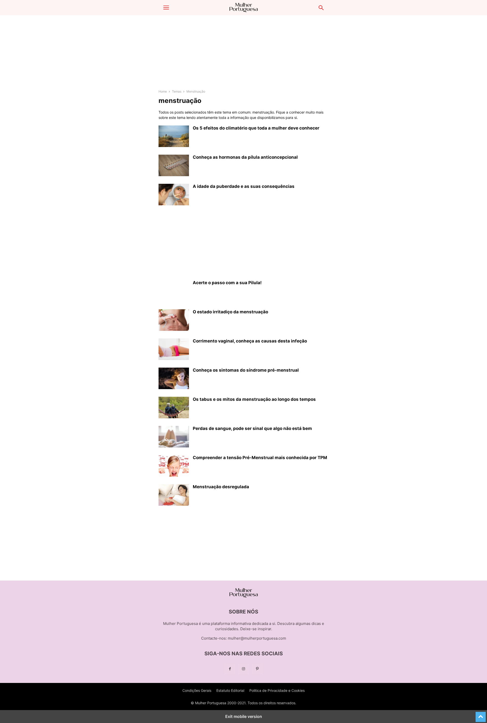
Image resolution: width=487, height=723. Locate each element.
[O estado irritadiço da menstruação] (174, 320)
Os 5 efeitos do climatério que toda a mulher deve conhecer (256, 128)
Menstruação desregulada (221, 486)
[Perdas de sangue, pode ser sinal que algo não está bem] (174, 437)
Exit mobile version (243, 716)
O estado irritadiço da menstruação (230, 311)
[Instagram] (243, 668)
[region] (243, 54)
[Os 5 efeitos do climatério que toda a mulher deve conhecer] (174, 136)
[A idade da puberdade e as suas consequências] (174, 195)
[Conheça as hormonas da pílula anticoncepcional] (174, 166)
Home (163, 91)
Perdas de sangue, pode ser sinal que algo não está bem (252, 428)
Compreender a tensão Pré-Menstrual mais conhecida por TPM (260, 457)
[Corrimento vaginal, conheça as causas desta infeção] (174, 349)
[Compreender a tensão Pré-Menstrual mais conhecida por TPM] (174, 466)
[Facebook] (230, 668)
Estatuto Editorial (230, 690)
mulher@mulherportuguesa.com (257, 638)
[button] (166, 7)
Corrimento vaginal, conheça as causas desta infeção (250, 341)
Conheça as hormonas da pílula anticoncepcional (245, 157)
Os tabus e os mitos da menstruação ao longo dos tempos (254, 399)
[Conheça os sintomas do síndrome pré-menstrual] (174, 379)
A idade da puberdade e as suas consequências (243, 186)
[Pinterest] (257, 668)
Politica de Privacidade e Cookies (277, 690)
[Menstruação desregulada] (174, 495)
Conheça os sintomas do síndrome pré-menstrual (246, 370)
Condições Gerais (196, 690)
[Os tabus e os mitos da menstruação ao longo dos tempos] (174, 408)
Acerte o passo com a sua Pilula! (227, 282)
